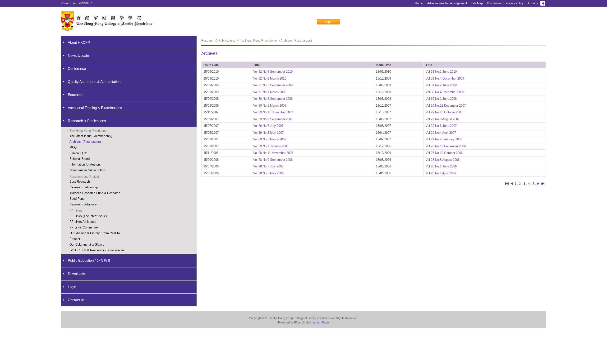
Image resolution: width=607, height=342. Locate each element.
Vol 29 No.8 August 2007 (443, 119)
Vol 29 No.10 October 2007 (444, 112)
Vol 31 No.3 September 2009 (273, 85)
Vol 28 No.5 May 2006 (268, 173)
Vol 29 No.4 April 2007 (441, 132)
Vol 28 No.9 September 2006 (273, 160)
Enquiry (533, 3)
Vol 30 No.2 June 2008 (441, 98)
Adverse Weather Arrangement (447, 3)
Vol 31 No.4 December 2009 (445, 78)
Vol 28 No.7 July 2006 (268, 166)
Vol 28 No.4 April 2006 (441, 173)
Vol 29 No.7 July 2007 (268, 126)
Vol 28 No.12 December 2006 (446, 146)
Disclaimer (494, 3)
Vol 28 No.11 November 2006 (273, 153)
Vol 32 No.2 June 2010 (441, 71)
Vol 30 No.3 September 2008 (273, 98)
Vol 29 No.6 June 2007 (441, 126)
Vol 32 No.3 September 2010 (273, 71)
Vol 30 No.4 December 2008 (445, 92)
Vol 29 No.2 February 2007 (444, 139)
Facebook (542, 3)
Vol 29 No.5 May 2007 (268, 132)
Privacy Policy (515, 3)
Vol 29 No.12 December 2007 (446, 105)
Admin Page (321, 322)
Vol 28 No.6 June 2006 (441, 166)
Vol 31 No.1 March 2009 (269, 92)
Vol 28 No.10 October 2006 (444, 153)
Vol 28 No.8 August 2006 (443, 160)
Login (328, 22)
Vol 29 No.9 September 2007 (273, 119)
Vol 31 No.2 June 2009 (441, 85)
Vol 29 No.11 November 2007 (273, 112)
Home (419, 3)
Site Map (477, 3)
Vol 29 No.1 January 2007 (271, 146)
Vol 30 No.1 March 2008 (269, 105)
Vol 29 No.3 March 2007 (269, 139)
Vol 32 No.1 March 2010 (269, 78)
